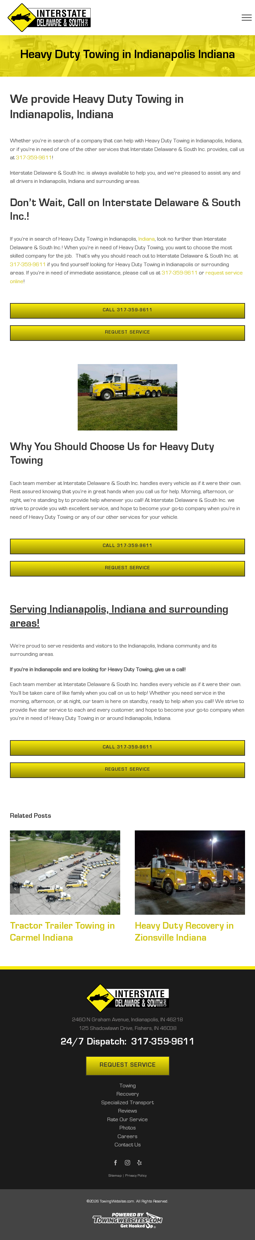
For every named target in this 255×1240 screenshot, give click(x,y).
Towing (127, 1086)
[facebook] (115, 1162)
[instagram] (127, 1162)
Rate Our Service (127, 1120)
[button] (15, 888)
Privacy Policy (135, 1176)
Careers (127, 1137)
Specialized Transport (127, 1103)
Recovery (128, 1095)
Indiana (146, 240)
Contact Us (128, 1145)
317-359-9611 (34, 158)
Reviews (127, 1112)
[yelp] (139, 1162)
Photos (128, 1128)
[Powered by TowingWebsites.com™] (127, 1211)
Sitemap (115, 1176)
